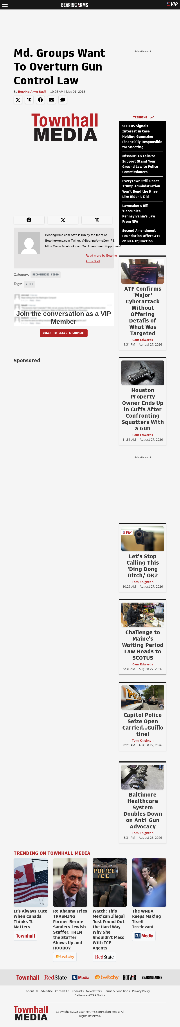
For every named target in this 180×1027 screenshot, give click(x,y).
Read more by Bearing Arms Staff (101, 258)
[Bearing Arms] (74, 4)
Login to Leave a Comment (64, 333)
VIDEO (29, 284)
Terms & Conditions (117, 991)
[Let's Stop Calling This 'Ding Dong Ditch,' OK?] (142, 538)
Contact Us (62, 991)
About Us (32, 991)
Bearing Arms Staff (32, 91)
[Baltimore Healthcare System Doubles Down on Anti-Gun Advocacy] (142, 777)
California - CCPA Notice (90, 995)
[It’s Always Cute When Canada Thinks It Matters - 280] (31, 882)
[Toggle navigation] (5, 4)
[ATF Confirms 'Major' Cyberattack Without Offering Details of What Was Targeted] (142, 271)
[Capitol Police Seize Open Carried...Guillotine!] (142, 697)
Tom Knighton (142, 582)
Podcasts (78, 991)
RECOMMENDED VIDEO (45, 274)
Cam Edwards (142, 340)
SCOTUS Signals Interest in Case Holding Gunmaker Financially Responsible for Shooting (142, 136)
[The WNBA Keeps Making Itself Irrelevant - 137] (149, 882)
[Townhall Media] (31, 1013)
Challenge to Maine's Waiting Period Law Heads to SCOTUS (143, 645)
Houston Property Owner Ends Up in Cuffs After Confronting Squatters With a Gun (143, 409)
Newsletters (94, 991)
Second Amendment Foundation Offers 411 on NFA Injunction (141, 236)
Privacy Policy (141, 991)
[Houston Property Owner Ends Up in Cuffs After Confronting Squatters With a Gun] (142, 372)
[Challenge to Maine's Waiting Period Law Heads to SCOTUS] (142, 614)
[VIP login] (172, 4)
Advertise (46, 991)
